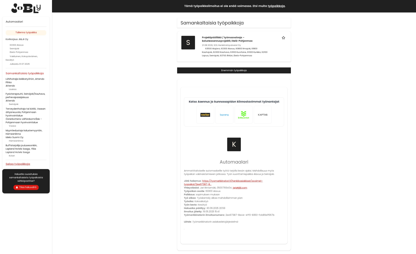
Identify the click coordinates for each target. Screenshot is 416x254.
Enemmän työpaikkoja (234, 70)
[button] (411, 6)
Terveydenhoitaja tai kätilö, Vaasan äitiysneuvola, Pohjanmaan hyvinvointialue (26, 112)
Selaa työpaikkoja (18, 164)
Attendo (10, 85)
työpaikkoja (276, 6)
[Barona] (224, 115)
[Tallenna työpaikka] (284, 37)
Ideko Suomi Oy (14, 137)
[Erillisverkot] (244, 115)
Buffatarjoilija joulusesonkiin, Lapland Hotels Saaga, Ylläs (21, 147)
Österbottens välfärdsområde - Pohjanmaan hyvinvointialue (24, 120)
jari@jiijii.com (240, 187)
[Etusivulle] (26, 8)
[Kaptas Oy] (263, 115)
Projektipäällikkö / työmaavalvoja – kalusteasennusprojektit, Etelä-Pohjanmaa (227, 39)
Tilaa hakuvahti (27, 187)
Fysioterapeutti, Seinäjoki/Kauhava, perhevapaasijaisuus (25, 95)
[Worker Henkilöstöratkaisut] (205, 115)
